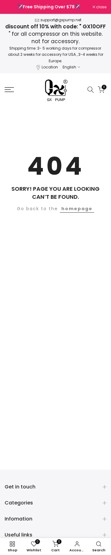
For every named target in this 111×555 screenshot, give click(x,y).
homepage (76, 209)
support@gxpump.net (60, 19)
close (100, 7)
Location (50, 67)
